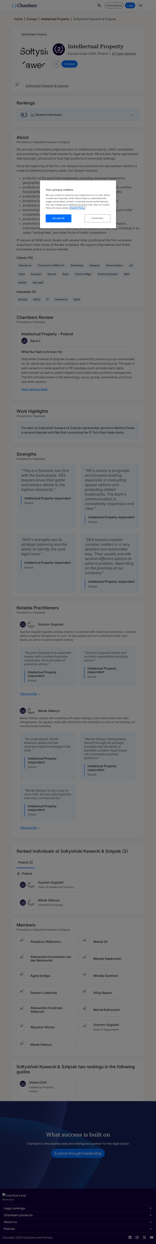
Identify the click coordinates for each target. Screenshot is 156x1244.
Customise (97, 218)
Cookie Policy (77, 208)
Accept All (58, 218)
